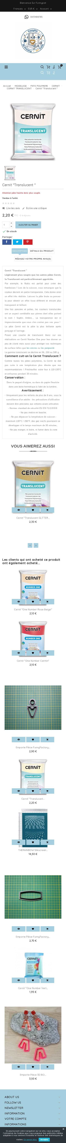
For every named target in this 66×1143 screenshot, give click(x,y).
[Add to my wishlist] (33, 510)
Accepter (44, 1140)
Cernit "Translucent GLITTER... (33, 517)
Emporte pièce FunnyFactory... (33, 747)
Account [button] (46, 8)
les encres (32, 348)
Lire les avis (11, 208)
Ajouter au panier (28, 225)
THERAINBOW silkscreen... (33, 850)
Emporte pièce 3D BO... (33, 1074)
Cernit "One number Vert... (33, 988)
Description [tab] (19, 251)
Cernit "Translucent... (33, 798)
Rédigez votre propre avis (33, 258)
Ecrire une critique (34, 208)
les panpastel (47, 348)
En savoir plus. (30, 1140)
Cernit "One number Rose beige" (33, 609)
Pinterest (28, 242)
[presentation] (30, 545)
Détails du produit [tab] (42, 251)
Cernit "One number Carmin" (33, 660)
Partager (7, 242)
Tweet (17, 242)
